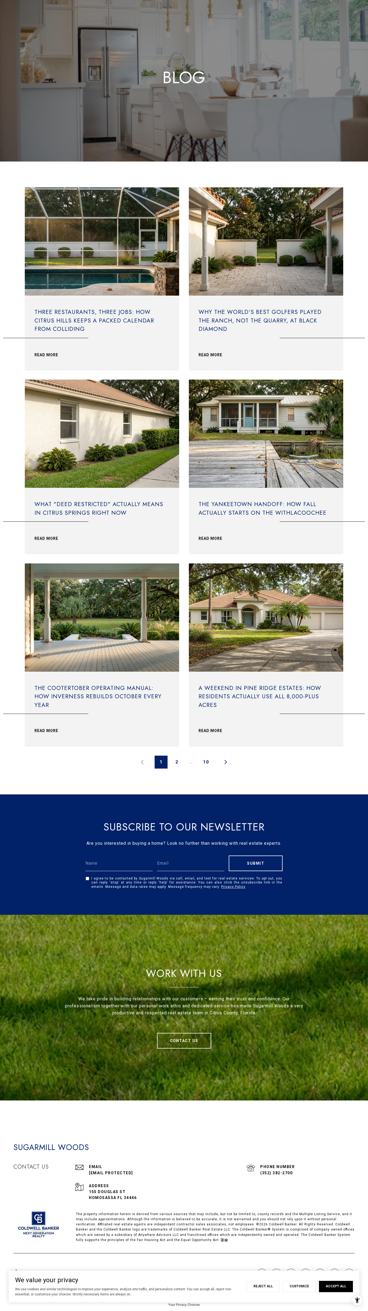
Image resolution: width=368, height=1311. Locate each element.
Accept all (336, 1286)
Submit (255, 863)
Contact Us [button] (184, 1041)
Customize (299, 1286)
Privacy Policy (233, 887)
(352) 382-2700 (276, 1173)
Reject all (263, 1286)
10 (206, 762)
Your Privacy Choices (184, 1305)
